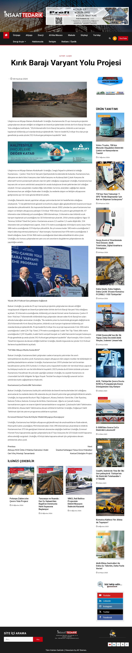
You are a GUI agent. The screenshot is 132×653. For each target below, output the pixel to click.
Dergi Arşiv (18, 41)
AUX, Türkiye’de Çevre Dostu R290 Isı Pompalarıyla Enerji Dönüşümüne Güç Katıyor (110, 384)
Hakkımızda (37, 41)
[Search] (109, 38)
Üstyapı (16, 35)
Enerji (40, 35)
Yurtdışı (97, 35)
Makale (71, 35)
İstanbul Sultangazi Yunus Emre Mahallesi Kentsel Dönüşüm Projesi (74, 449)
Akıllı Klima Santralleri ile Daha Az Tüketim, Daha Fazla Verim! (110, 566)
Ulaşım (69, 56)
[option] (101, 93)
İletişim (52, 41)
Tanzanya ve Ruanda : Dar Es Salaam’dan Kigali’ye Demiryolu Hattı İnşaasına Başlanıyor (49, 503)
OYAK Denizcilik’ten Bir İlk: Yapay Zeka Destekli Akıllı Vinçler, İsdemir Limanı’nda (109, 338)
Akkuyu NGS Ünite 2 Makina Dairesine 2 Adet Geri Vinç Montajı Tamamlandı (28, 449)
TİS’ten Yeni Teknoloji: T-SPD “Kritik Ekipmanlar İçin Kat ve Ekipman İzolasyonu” (109, 197)
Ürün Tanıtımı (104, 116)
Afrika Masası (56, 35)
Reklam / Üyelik (68, 41)
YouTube (123, 38)
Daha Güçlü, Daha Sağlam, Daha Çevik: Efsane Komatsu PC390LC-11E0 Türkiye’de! (110, 292)
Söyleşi (84, 35)
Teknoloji (103, 398)
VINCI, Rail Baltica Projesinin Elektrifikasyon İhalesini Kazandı (76, 502)
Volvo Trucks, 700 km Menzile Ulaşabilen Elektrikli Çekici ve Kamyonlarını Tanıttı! (109, 149)
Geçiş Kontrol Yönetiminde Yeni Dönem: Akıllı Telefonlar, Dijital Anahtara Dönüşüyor (109, 244)
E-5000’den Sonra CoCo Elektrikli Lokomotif (107, 428)
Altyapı (29, 35)
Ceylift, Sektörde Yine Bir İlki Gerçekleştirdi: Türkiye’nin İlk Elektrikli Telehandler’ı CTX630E (110, 475)
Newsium (69, 650)
